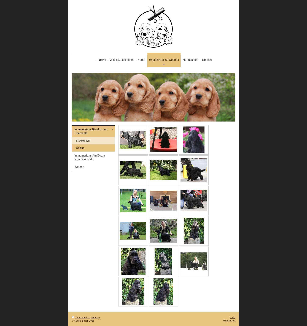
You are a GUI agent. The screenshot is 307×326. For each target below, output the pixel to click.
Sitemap (95, 317)
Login (232, 317)
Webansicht (229, 320)
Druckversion (82, 317)
